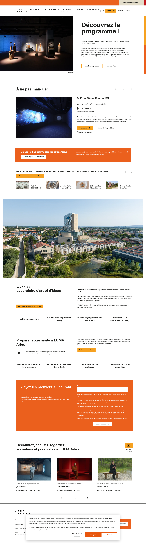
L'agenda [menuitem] (79, 9)
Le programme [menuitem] (34, 9)
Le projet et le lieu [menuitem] (50, 9)
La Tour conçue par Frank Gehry (59, 319)
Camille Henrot (64, 487)
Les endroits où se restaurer (89, 365)
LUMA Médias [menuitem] (92, 9)
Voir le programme (92, 66)
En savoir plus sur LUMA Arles (29, 306)
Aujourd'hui (111, 66)
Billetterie (111, 10)
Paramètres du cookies (77, 535)
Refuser (109, 535)
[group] (29, 185)
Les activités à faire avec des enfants (59, 365)
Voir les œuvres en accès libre (30, 176)
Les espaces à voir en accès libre (120, 365)
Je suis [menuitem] (62, 12)
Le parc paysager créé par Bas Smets (89, 319)
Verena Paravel (104, 487)
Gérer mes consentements (22, 534)
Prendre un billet (85, 128)
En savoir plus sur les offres (33, 157)
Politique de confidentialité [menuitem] (22, 533)
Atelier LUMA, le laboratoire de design (120, 319)
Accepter (93, 535)
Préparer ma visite (86, 350)
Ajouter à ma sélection (85, 132)
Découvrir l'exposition (105, 128)
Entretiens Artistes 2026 (24, 490)
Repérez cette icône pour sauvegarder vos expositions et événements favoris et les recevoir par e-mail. (45, 353)
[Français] (128, 11)
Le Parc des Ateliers (29, 319)
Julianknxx (21, 487)
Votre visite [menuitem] (67, 9)
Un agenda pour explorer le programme (29, 365)
